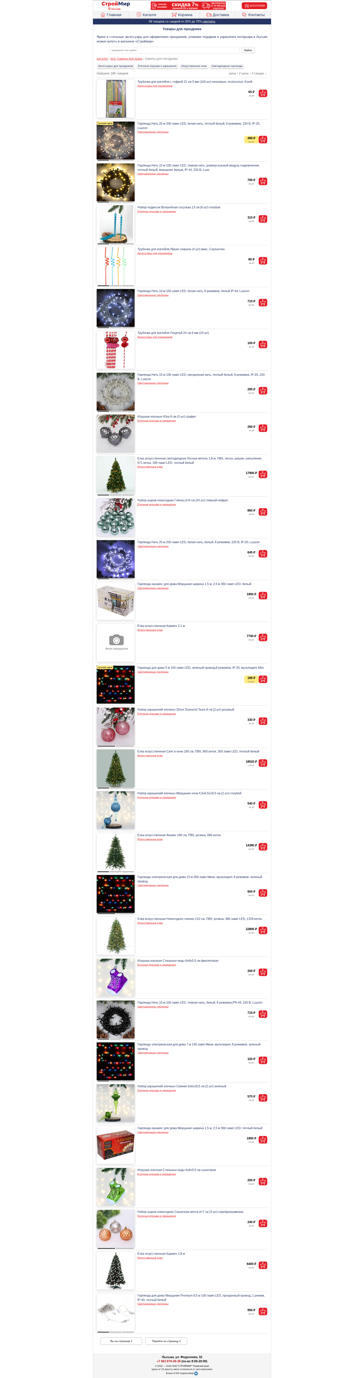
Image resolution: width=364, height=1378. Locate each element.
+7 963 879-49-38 (169, 1361)
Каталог (150, 15)
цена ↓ (246, 73)
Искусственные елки (194, 65)
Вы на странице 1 (121, 1341)
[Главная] (116, 4)
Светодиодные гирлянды (227, 65)
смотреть (209, 21)
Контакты (256, 15)
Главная (114, 15)
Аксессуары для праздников (115, 65)
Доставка (221, 15)
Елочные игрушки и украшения (157, 65)
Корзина (185, 15)
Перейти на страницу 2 (166, 1341)
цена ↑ (233, 73)
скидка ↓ (260, 73)
